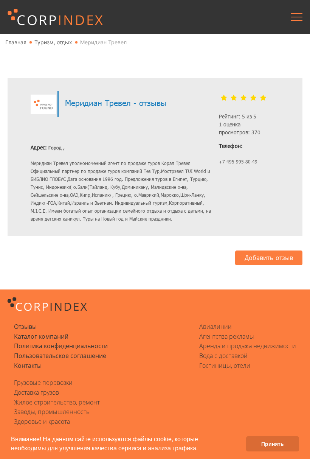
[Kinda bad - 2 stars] (234, 98)
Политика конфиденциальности (61, 346)
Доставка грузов (36, 392)
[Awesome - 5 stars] (263, 98)
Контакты (28, 365)
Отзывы (25, 326)
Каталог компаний (41, 336)
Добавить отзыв (269, 258)
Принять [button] (272, 444)
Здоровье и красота (42, 421)
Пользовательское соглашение (60, 356)
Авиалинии (215, 326)
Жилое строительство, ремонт (57, 402)
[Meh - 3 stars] (243, 98)
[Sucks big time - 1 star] (224, 98)
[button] (200, 449)
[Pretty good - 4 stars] (253, 98)
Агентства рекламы (226, 336)
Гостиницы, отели (224, 365)
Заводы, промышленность (52, 412)
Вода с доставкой (223, 356)
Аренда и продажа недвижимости (247, 346)
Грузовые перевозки (43, 382)
